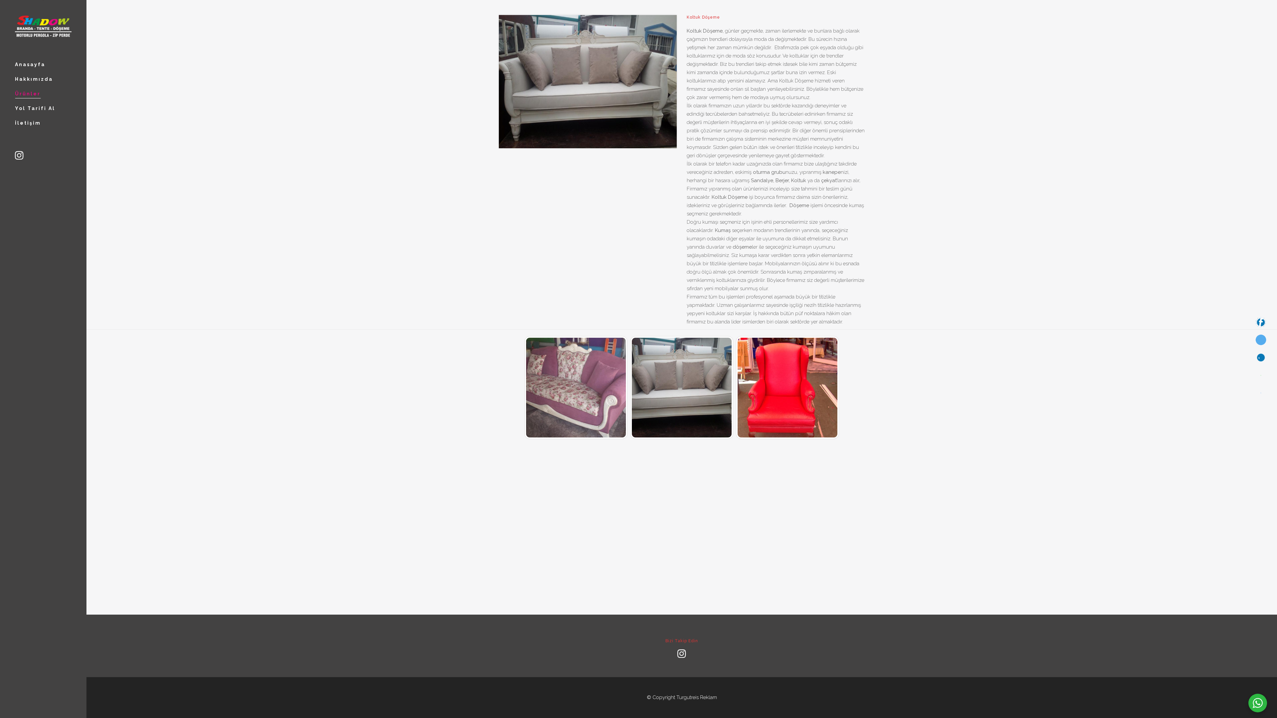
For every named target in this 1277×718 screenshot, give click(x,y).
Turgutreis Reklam (696, 697)
